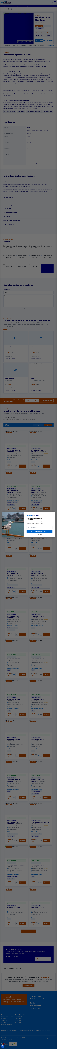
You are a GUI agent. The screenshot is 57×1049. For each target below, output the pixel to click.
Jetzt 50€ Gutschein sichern (39, 531)
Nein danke (39, 534)
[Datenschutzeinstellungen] (2, 1046)
